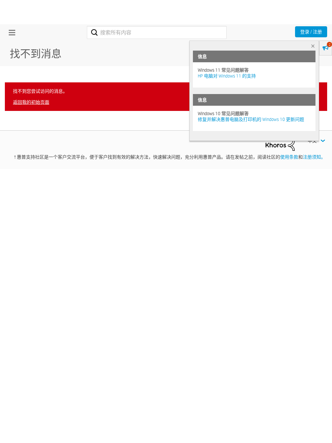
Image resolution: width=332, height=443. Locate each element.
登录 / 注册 (311, 32)
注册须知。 (314, 157)
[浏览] (10, 32)
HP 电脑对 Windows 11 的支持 (227, 76)
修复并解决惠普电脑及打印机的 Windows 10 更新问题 (251, 119)
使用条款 (289, 157)
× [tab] (312, 46)
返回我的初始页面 (31, 102)
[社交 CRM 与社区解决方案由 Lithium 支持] (280, 143)
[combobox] (157, 32)
